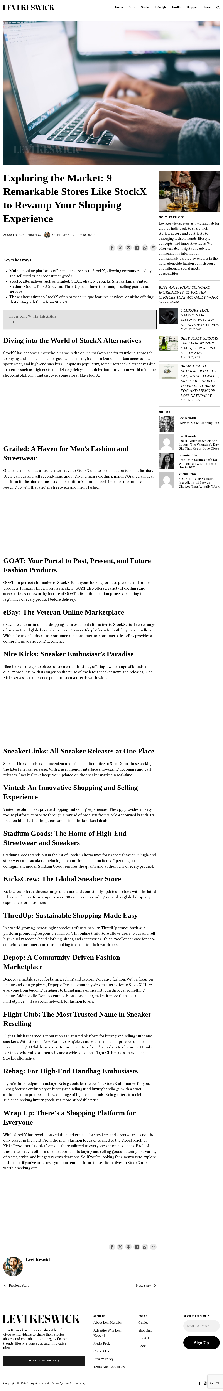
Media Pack (101, 1343)
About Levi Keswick (107, 1322)
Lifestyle (144, 1338)
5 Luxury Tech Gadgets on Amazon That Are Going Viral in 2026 (200, 318)
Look (142, 1346)
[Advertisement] (79, 413)
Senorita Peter (188, 455)
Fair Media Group (75, 1383)
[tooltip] (112, 247)
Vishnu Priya (187, 474)
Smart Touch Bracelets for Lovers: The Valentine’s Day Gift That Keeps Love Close (199, 444)
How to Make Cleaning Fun (199, 423)
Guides (143, 1322)
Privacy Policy (103, 1359)
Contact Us (101, 1351)
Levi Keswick (65, 234)
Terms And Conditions (109, 1367)
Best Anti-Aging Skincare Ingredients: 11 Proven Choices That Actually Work (188, 292)
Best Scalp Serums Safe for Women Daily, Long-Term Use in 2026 (199, 345)
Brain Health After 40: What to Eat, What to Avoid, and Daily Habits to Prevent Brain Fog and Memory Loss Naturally (200, 381)
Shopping (34, 234)
